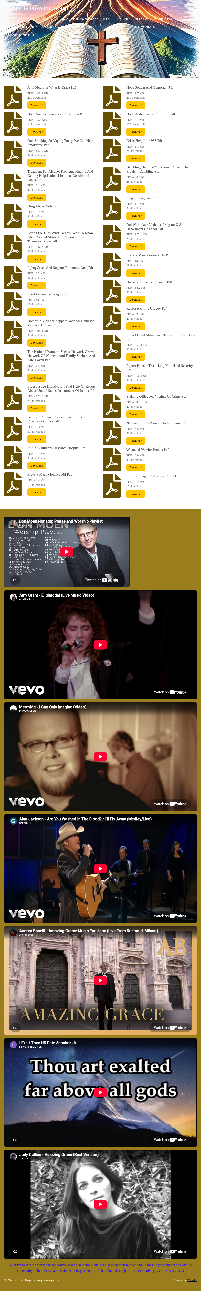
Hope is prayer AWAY (37, 9)
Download (36, 105)
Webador (192, 1280)
